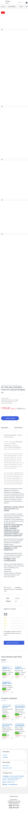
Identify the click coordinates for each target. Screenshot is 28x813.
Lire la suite (24, 717)
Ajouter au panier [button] (11, 677)
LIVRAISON (5, 757)
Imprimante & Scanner (5, 385)
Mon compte (6, 765)
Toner (21, 6)
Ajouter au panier (10, 418)
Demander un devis (7, 768)
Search (20, 2)
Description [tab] (4, 427)
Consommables (11, 6)
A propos (5, 755)
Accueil (3, 6)
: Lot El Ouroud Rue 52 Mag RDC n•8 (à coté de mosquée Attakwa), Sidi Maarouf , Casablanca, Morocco (13, 778)
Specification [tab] (18, 427)
